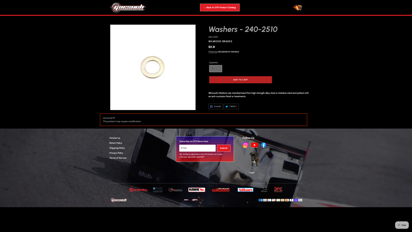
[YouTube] (255, 145)
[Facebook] (264, 145)
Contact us (114, 138)
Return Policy (115, 143)
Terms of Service (117, 158)
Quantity (213, 62)
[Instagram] (245, 145)
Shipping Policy (117, 148)
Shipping (212, 51)
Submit (223, 148)
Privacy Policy (116, 153)
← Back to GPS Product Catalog (220, 7)
